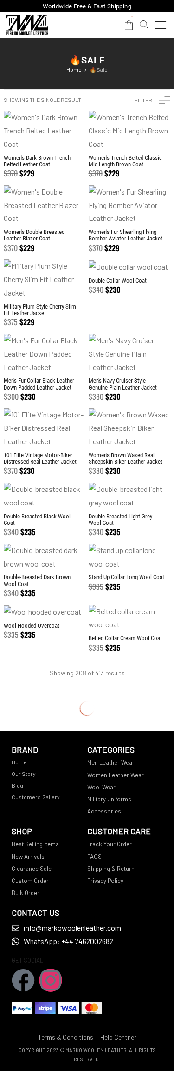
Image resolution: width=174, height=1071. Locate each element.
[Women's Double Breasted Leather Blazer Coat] (45, 205)
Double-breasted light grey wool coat (120, 519)
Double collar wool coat (118, 280)
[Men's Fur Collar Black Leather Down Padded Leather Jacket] (45, 354)
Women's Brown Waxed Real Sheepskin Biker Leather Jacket (125, 458)
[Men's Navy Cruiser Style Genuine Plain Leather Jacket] (130, 354)
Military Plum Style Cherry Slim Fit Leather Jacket (40, 309)
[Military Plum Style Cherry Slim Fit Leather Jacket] (45, 279)
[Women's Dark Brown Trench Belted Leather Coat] (45, 131)
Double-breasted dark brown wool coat (37, 580)
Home (74, 69)
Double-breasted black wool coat (37, 519)
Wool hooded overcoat (31, 625)
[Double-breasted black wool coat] (45, 496)
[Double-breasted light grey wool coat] (130, 496)
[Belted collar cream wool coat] (130, 618)
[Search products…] (144, 24)
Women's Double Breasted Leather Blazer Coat (34, 235)
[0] (129, 25)
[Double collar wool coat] (130, 266)
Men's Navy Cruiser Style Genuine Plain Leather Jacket (123, 384)
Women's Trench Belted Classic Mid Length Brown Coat (125, 161)
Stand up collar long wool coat (126, 576)
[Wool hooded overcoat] (45, 612)
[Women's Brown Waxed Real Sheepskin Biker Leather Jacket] (130, 428)
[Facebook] (23, 980)
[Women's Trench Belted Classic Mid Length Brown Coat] (130, 131)
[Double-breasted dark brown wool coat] (45, 557)
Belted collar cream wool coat (125, 638)
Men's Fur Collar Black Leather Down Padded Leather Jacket (39, 384)
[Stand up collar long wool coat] (130, 557)
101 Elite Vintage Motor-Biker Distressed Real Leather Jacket (40, 458)
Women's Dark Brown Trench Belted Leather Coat (37, 161)
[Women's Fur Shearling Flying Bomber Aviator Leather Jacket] (130, 205)
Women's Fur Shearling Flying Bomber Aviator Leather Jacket (125, 235)
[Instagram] (50, 980)
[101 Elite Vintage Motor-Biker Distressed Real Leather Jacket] (45, 428)
